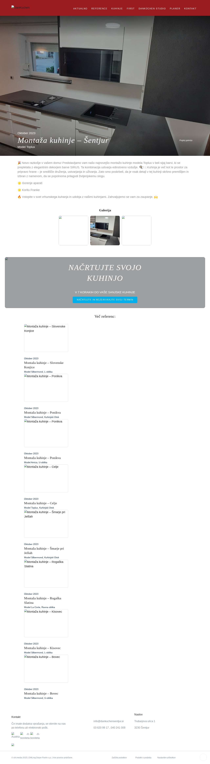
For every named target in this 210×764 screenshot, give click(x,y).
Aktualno (80, 8)
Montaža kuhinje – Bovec (41, 693)
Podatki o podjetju (143, 757)
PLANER (175, 8)
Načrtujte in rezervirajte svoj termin (105, 299)
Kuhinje (117, 8)
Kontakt (190, 8)
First (131, 8)
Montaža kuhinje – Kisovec (42, 648)
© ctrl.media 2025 (19, 757)
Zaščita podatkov (119, 757)
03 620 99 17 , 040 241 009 (109, 727)
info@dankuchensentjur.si (109, 721)
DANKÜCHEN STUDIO (152, 8)
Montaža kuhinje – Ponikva (42, 412)
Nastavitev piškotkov (166, 757)
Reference (99, 8)
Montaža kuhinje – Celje (40, 503)
